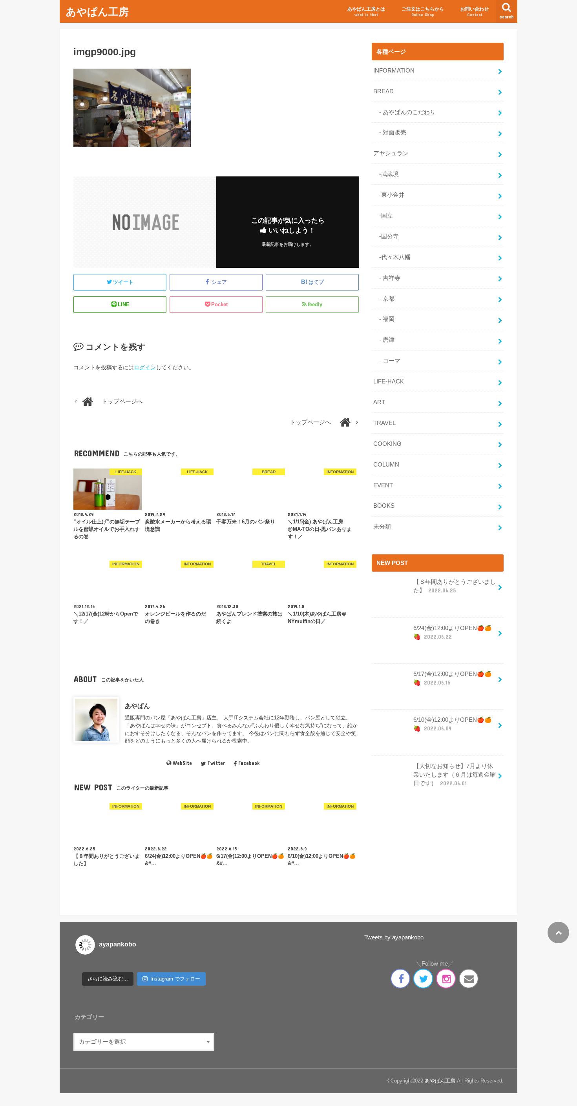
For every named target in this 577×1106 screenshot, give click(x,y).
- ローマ (386, 361)
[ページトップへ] (558, 932)
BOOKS (383, 506)
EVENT (383, 485)
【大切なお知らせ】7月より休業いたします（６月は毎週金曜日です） (454, 774)
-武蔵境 (386, 174)
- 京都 (383, 299)
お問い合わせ (474, 11)
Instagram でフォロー (175, 979)
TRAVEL (384, 423)
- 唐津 (383, 340)
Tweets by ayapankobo (394, 937)
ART (379, 402)
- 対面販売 (389, 132)
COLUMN (386, 464)
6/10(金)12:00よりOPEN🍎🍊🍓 (452, 724)
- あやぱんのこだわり (404, 112)
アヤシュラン (391, 153)
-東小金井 (389, 195)
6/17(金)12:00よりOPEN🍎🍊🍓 (452, 678)
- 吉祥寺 (386, 278)
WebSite (182, 763)
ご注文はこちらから (423, 11)
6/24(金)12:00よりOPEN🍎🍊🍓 (452, 632)
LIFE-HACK (388, 381)
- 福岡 (383, 319)
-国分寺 (386, 236)
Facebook (249, 763)
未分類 (382, 526)
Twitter (216, 763)
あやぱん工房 (97, 11)
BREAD (383, 91)
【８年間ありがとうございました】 (454, 586)
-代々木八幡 (392, 257)
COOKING (387, 444)
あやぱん (137, 705)
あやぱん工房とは (366, 11)
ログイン (145, 367)
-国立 (383, 215)
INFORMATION (393, 70)
